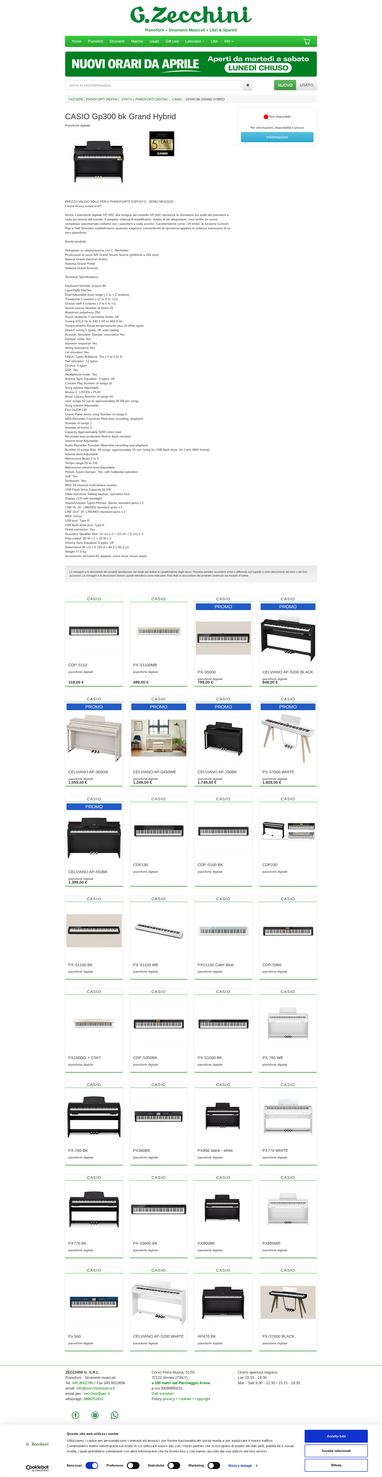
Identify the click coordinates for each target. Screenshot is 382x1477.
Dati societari (163, 1393)
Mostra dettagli (240, 1465)
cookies (185, 1399)
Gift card (172, 41)
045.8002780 (82, 1383)
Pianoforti (95, 41)
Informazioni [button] (277, 137)
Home (76, 41)
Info (227, 41)
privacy (169, 1399)
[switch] (133, 1465)
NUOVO (285, 85)
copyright (202, 1399)
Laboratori (193, 41)
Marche (137, 41)
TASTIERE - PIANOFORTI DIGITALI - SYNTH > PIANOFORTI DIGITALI (118, 99)
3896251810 (93, 1399)
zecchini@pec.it (97, 1393)
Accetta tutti (336, 1436)
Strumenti (117, 41)
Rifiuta (336, 1465)
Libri (214, 41)
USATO (306, 85)
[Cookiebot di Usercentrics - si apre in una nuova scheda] (37, 1468)
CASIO (177, 99)
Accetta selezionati (336, 1451)
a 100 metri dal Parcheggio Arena (181, 1383)
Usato (154, 41)
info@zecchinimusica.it (95, 1388)
